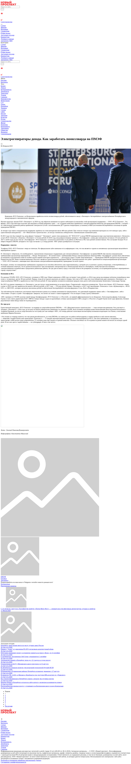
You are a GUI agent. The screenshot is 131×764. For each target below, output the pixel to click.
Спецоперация (6, 134)
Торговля (4, 115)
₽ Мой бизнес (5, 33)
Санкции (4, 97)
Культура (4, 117)
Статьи (3, 25)
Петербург (4, 106)
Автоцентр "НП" (7, 41)
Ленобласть (5, 91)
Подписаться (5, 584)
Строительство (6, 121)
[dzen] (65, 16)
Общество (4, 130)
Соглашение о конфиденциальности (13, 762)
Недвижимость (6, 89)
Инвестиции (5, 101)
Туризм (3, 95)
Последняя (8, 706)
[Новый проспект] (8, 5)
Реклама (4, 80)
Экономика (5, 128)
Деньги (3, 88)
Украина (4, 108)
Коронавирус (5, 126)
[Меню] (1, 24)
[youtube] (65, 14)
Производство (6, 99)
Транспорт (4, 93)
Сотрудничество (6, 22)
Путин (3, 119)
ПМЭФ (3, 577)
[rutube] (65, 20)
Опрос (3, 104)
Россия (3, 113)
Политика (4, 125)
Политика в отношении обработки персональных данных (21, 760)
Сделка (3, 110)
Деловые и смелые (7, 39)
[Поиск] (2, 9)
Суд (2, 102)
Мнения (3, 27)
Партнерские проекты (8, 586)
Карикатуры (5, 37)
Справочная (5, 31)
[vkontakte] (65, 18)
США (3, 112)
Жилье (3, 123)
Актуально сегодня (7, 35)
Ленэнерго (4, 580)
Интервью (4, 29)
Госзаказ (4, 578)
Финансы (4, 132)
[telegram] (65, 11)
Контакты (4, 82)
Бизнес (3, 86)
